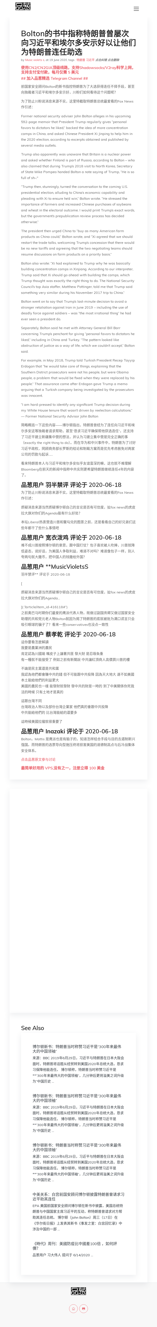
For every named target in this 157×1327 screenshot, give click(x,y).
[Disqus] (78, 852)
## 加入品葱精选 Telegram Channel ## (54, 78)
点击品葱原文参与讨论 (38, 759)
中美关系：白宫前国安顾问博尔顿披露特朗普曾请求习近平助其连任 (78, 1196)
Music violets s (34, 60)
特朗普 (81, 60)
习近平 (90, 60)
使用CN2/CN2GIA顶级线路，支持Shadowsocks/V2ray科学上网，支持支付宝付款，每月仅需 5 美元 (78, 70)
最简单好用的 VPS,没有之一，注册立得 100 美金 (63, 768)
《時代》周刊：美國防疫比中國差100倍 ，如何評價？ (75, 1246)
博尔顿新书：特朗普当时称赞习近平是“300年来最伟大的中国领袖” (77, 1049)
